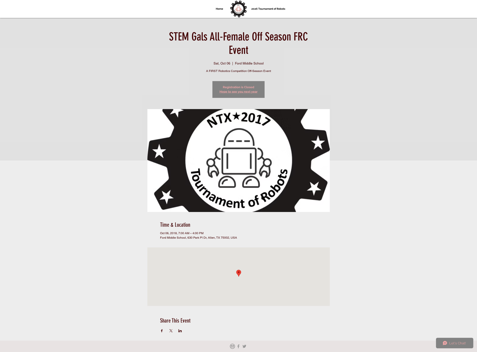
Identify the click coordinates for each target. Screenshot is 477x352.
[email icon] (232, 346)
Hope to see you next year (238, 91)
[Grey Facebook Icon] (238, 346)
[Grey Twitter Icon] (244, 346)
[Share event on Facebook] (162, 330)
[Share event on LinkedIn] (180, 330)
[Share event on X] (171, 330)
